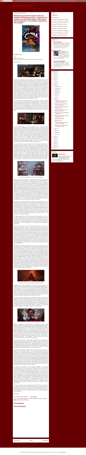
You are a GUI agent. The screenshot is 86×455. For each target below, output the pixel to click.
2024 (55, 77)
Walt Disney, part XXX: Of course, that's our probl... (62, 107)
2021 (55, 83)
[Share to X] (33, 396)
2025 (55, 75)
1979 (18, 398)
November (57, 88)
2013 (55, 147)
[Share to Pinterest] (36, 396)
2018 (55, 138)
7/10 (20, 398)
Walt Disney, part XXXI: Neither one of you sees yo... (61, 104)
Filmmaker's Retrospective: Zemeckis (60, 32)
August (56, 93)
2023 (55, 79)
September (57, 92)
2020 (55, 84)
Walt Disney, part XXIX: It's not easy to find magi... (61, 110)
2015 (55, 143)
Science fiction (20, 399)
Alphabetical (54, 15)
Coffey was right (58, 120)
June (56, 97)
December (57, 86)
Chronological (55, 17)
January (57, 134)
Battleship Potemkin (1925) (59, 62)
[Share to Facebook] (34, 396)
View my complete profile (57, 160)
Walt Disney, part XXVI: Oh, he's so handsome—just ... (61, 126)
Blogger (63, 452)
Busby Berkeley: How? (59, 118)
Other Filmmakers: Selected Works (59, 35)
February (57, 132)
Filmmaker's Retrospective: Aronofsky (60, 19)
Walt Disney (26, 399)
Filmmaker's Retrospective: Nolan (59, 28)
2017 (55, 140)
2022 (55, 81)
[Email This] (31, 396)
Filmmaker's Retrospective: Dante (59, 24)
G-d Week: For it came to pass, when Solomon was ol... (61, 101)
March (56, 130)
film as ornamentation (34, 398)
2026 (55, 73)
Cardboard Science (25, 398)
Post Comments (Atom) (33, 444)
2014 (55, 145)
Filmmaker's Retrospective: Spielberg (60, 30)
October (57, 90)
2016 (55, 142)
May (56, 99)
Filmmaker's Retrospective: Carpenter (60, 21)
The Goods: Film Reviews (59, 61)
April (56, 128)
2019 (55, 136)
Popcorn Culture (57, 50)
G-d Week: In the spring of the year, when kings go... (61, 123)
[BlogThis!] (32, 396)
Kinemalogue (23, 5)
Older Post (45, 440)
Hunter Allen (62, 154)
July (56, 95)
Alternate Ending (57, 42)
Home (31, 440)
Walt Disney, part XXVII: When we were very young (62, 116)
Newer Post (16, 440)
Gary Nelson (40, 398)
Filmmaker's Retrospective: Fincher (59, 26)
